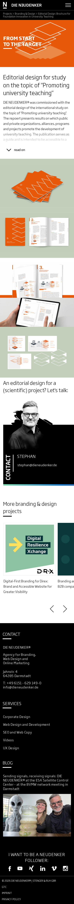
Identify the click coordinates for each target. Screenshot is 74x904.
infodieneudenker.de (21, 687)
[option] (29, 558)
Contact (11, 634)
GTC (4, 886)
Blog (8, 762)
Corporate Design (16, 717)
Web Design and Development (26, 724)
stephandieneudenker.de (37, 465)
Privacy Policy (11, 899)
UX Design (11, 748)
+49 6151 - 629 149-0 (24, 683)
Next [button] (64, 609)
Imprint (7, 893)
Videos (8, 740)
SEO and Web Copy (17, 732)
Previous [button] (52, 609)
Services (12, 703)
